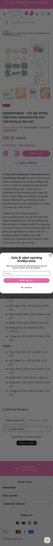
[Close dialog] (50, 255)
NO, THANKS (26, 287)
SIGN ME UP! (26, 280)
